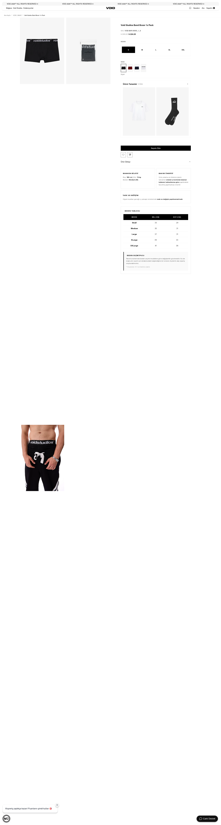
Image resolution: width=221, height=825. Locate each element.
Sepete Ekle (156, 148)
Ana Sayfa (7, 15)
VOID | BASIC (17, 15)
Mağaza (9, 8)
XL (169, 50)
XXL (183, 50)
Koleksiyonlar (28, 8)
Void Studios (17, 8)
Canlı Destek (209, 818)
